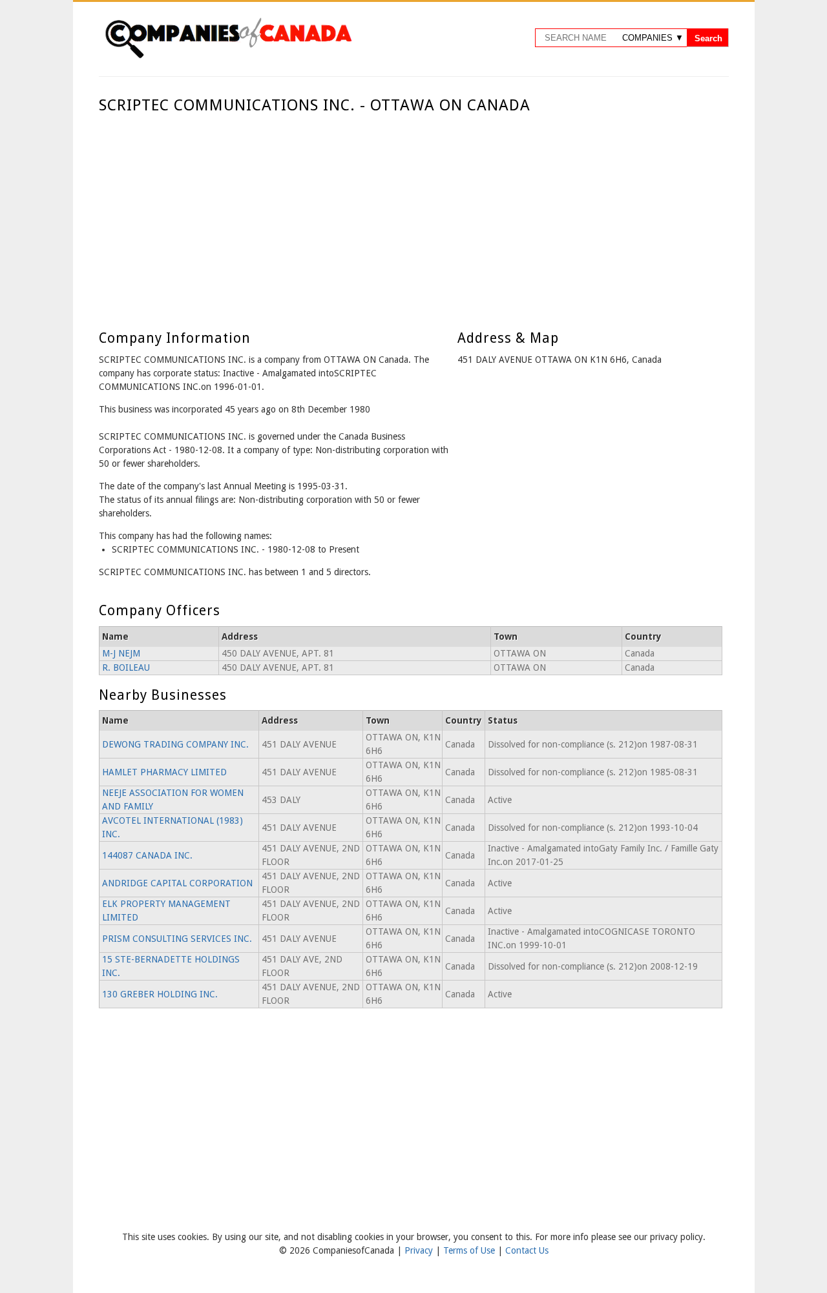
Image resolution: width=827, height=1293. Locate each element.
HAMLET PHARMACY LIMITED (164, 772)
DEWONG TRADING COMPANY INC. (175, 744)
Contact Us (527, 1250)
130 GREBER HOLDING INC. (160, 994)
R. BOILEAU (126, 667)
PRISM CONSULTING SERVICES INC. (177, 938)
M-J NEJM (121, 653)
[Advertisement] (410, 211)
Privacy (419, 1250)
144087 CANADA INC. (147, 855)
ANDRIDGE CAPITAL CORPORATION (177, 883)
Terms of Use (470, 1250)
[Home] (228, 56)
